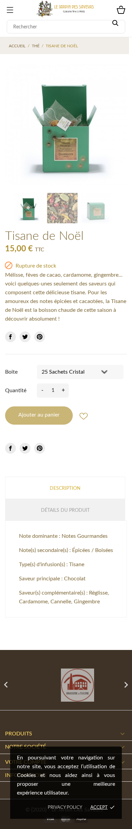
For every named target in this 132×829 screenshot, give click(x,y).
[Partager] (10, 336)
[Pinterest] (39, 336)
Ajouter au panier (39, 415)
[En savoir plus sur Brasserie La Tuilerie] (66, 685)
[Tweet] (25, 336)
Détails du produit (65, 510)
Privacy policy (65, 807)
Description (65, 488)
